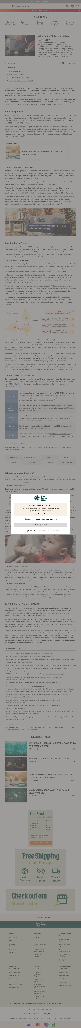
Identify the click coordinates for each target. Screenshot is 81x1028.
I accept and (41, 519)
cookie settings (38, 519)
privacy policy (52, 519)
